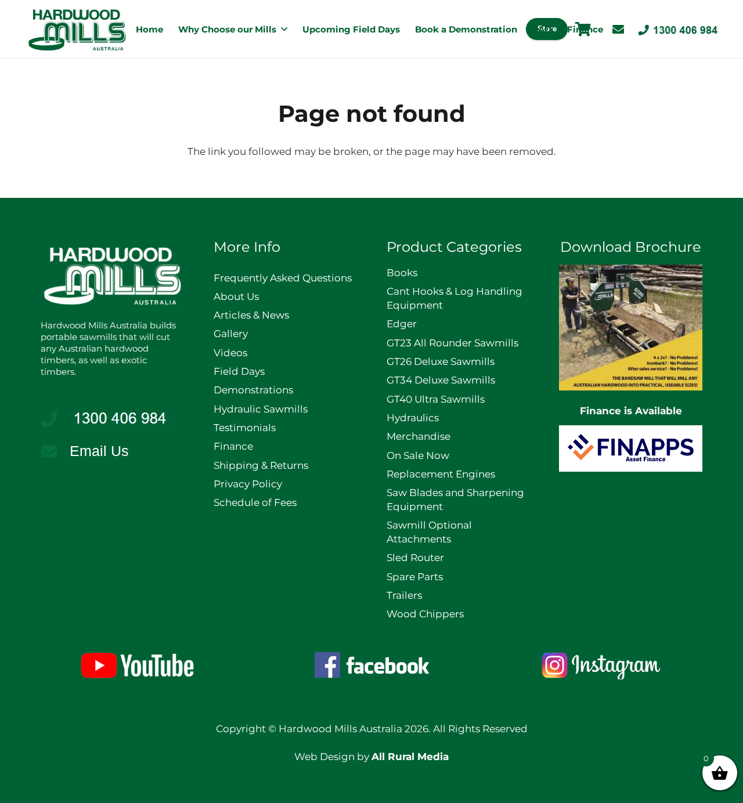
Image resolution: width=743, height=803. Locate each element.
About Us (236, 296)
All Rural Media (410, 756)
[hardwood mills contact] (677, 29)
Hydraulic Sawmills (261, 409)
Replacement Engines (441, 474)
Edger (402, 324)
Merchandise (418, 436)
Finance (233, 446)
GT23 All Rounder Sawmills (452, 343)
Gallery (231, 333)
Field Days (239, 371)
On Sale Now (418, 455)
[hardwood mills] (77, 29)
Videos (230, 353)
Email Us (99, 451)
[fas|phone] (55, 419)
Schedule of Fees (255, 502)
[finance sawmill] (631, 448)
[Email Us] (55, 451)
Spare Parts (415, 577)
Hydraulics (413, 418)
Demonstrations (253, 390)
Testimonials (245, 427)
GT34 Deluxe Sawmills (441, 380)
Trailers (404, 595)
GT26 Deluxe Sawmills (441, 361)
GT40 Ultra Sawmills (436, 399)
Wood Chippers (425, 614)
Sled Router (415, 557)
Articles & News (251, 315)
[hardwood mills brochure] (630, 327)
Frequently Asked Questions (283, 278)
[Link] (618, 30)
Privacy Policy (248, 484)
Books (402, 272)
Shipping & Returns (261, 465)
